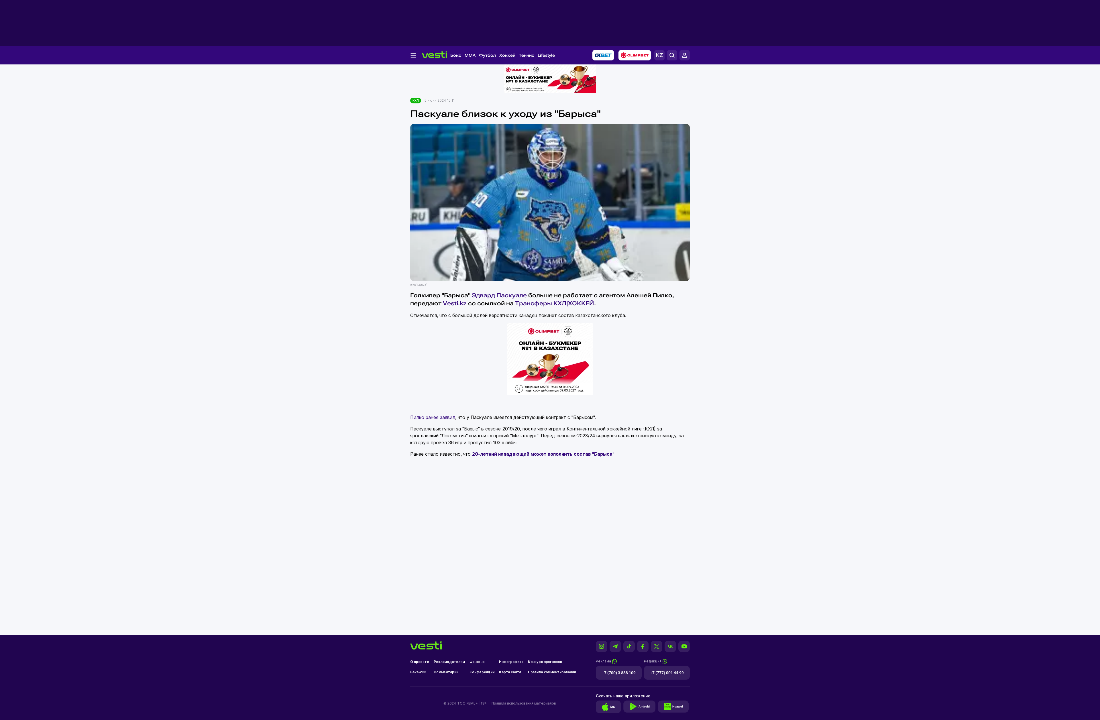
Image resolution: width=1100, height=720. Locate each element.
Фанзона (477, 662)
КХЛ (415, 100)
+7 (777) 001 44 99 (667, 672)
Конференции (482, 672)
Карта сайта (510, 672)
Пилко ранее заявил (432, 417)
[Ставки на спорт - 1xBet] (603, 55)
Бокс (455, 55)
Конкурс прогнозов (545, 662)
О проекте (419, 662)
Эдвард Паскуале (499, 295)
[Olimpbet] (634, 55)
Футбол (487, 55)
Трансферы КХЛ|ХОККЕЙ (554, 303)
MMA (470, 55)
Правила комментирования (552, 672)
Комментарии (446, 672)
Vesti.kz (455, 303)
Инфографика (511, 662)
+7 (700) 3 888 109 (619, 672)
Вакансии (418, 672)
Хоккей (507, 55)
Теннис (526, 55)
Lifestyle (546, 55)
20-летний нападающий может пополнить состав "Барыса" (543, 454)
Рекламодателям (449, 662)
